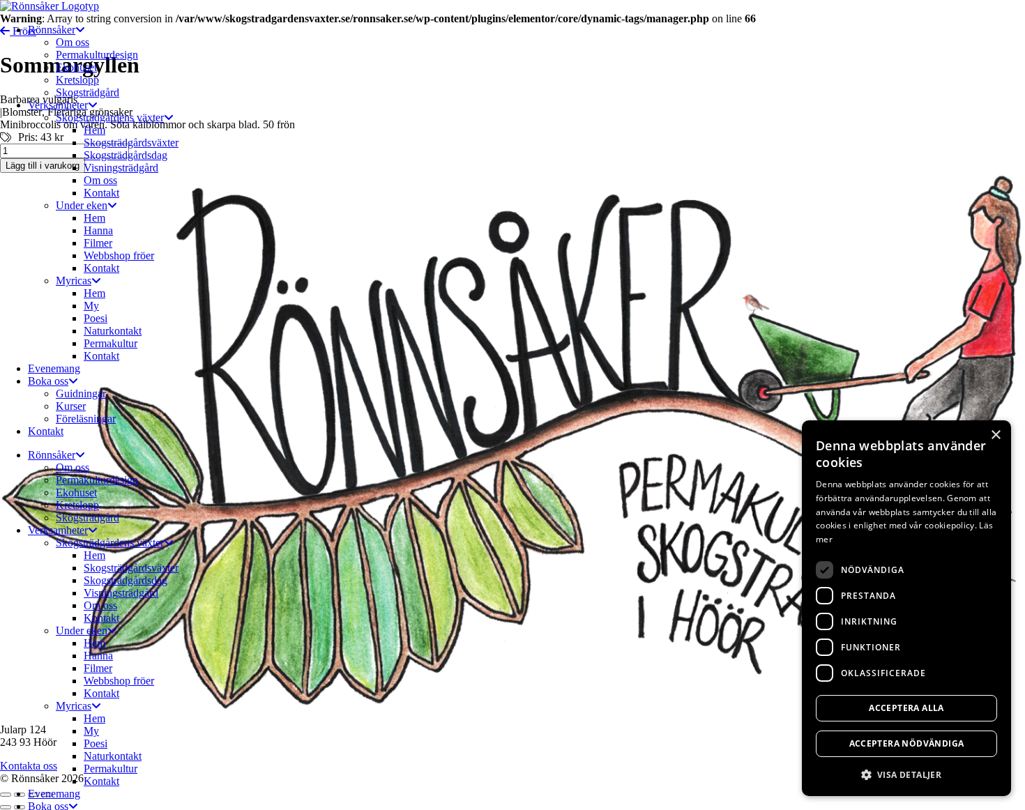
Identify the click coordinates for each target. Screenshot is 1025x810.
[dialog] (906, 608)
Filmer (98, 243)
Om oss (72, 42)
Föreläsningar (86, 419)
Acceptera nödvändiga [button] (906, 743)
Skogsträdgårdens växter (110, 117)
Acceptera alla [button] (906, 708)
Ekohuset (76, 67)
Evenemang (54, 368)
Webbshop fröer (119, 255)
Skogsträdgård (87, 92)
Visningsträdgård (121, 168)
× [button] (995, 435)
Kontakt (101, 193)
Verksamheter (58, 105)
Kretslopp (77, 80)
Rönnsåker (51, 30)
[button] (906, 774)
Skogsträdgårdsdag (125, 155)
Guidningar (81, 393)
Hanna (98, 230)
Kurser (71, 406)
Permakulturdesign (97, 55)
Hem (94, 130)
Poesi (95, 318)
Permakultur (110, 343)
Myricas (73, 280)
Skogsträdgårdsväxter (131, 142)
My (91, 306)
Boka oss (48, 381)
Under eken (81, 205)
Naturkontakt (113, 331)
